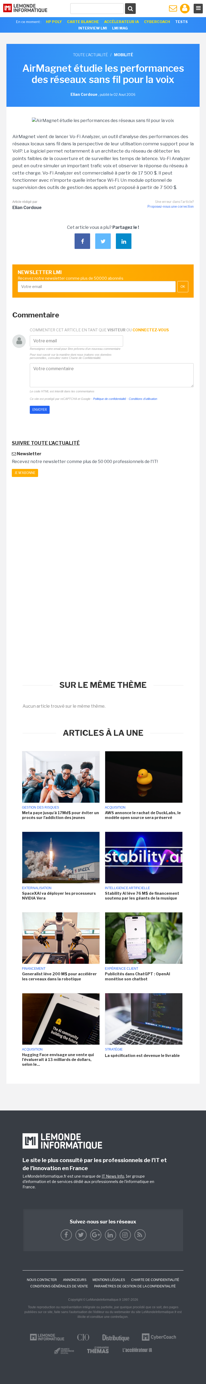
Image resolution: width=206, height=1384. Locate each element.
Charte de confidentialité (155, 1280)
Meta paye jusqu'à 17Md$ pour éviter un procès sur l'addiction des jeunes (60, 815)
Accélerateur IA (121, 22)
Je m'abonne (24, 473)
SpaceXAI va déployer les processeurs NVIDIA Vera (59, 895)
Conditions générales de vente (59, 1286)
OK (183, 287)
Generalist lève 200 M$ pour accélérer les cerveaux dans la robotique (59, 976)
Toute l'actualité (90, 54)
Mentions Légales (109, 1280)
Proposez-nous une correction (171, 206)
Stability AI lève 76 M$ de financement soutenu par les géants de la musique (142, 895)
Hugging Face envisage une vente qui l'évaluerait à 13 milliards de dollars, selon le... (58, 1059)
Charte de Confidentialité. (85, 357)
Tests (181, 22)
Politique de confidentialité (109, 398)
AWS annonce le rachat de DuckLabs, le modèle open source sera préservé (143, 815)
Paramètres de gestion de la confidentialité (135, 1286)
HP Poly (54, 22)
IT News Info (113, 1176)
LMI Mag (120, 28)
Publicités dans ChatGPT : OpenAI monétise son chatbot (137, 976)
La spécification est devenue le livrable (142, 1055)
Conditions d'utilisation (143, 398)
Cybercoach (157, 22)
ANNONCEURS (74, 1280)
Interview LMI (92, 28)
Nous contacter (42, 1280)
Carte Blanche (83, 22)
